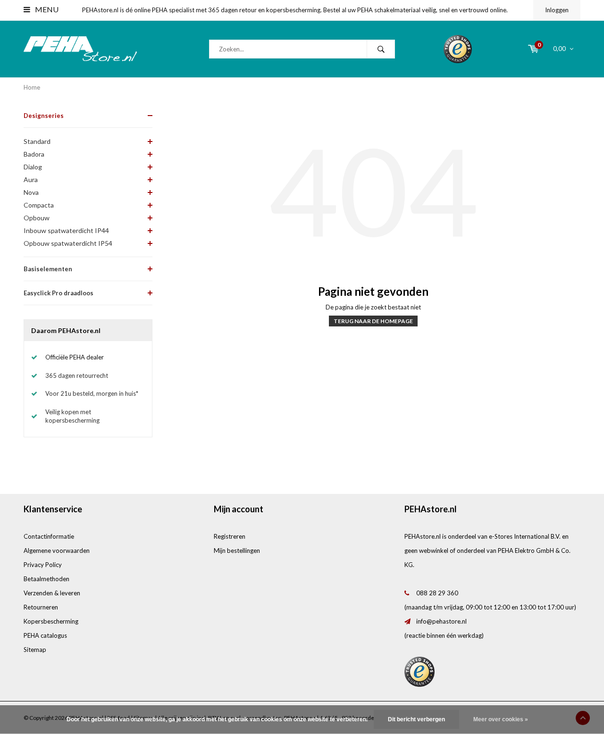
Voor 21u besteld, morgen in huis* (91, 393)
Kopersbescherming (51, 621)
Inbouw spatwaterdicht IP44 (66, 230)
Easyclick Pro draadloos (58, 293)
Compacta (39, 205)
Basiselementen (48, 269)
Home (32, 87)
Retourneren (41, 607)
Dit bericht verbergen (416, 719)
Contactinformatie (49, 536)
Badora (34, 154)
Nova (31, 192)
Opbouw (37, 218)
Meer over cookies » (500, 719)
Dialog (33, 167)
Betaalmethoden (46, 579)
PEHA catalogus (45, 635)
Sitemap (35, 649)
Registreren (229, 536)
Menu (46, 9)
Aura (31, 179)
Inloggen (557, 10)
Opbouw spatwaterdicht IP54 (68, 243)
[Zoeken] (381, 49)
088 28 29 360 (437, 593)
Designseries (44, 115)
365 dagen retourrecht (76, 375)
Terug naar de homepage (373, 321)
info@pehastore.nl (441, 621)
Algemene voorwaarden (57, 550)
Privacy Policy (43, 564)
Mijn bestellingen (237, 550)
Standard (37, 141)
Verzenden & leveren (52, 593)
